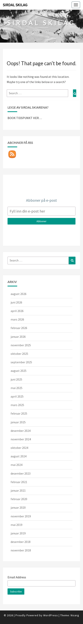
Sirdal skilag (15, 4)
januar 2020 (18, 507)
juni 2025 (16, 379)
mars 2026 (17, 319)
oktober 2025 (19, 354)
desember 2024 (20, 431)
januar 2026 (18, 337)
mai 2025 (16, 388)
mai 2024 (16, 465)
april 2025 (17, 396)
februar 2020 (19, 499)
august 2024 (18, 456)
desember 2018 (20, 542)
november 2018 (21, 550)
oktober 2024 (19, 448)
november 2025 (21, 345)
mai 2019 (16, 525)
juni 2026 (16, 302)
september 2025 (21, 362)
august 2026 (18, 294)
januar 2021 (18, 490)
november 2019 (21, 516)
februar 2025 (19, 413)
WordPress (50, 615)
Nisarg (75, 615)
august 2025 (18, 371)
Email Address (17, 577)
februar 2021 (19, 482)
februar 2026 (19, 328)
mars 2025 (17, 405)
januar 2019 (18, 533)
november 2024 (21, 439)
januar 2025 (18, 422)
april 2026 (17, 311)
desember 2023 (20, 473)
